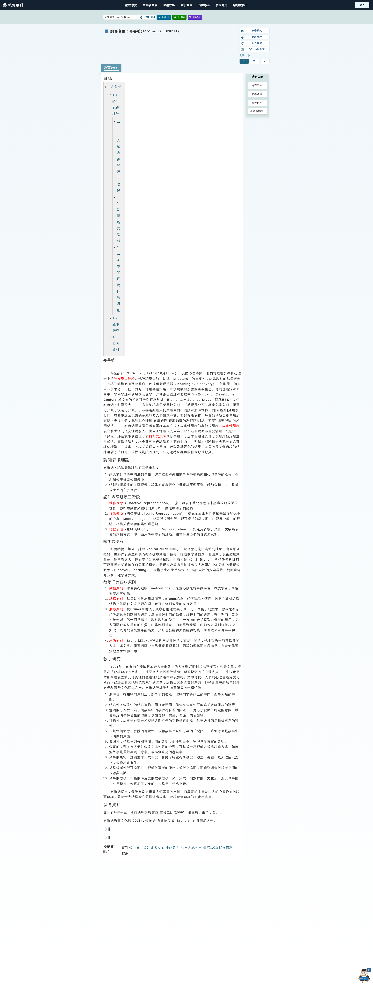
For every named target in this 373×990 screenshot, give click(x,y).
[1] (107, 829)
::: (1, 5)
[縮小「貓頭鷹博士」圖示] (369, 970)
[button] (186, 5)
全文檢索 (181, 17)
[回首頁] (13, 5)
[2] (107, 837)
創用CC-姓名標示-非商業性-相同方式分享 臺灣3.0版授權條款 (184, 847)
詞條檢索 (166, 17)
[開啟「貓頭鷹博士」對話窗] (364, 976)
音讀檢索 (196, 17)
